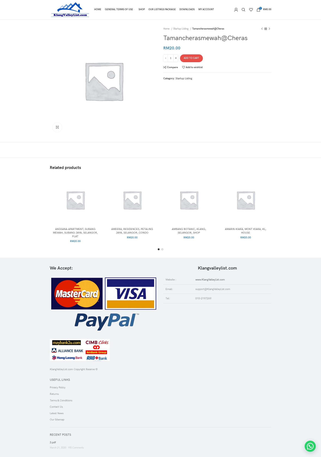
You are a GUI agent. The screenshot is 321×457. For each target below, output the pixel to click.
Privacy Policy (57, 387)
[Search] (243, 9)
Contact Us (56, 406)
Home (166, 28)
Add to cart (191, 58)
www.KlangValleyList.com (210, 279)
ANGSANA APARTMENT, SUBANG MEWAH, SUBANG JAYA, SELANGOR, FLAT (75, 233)
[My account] (236, 9)
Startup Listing (181, 28)
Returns (54, 394)
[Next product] (269, 29)
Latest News (57, 413)
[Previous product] (262, 29)
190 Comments (76, 447)
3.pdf (53, 442)
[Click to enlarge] (57, 127)
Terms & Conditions (61, 400)
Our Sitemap (57, 419)
